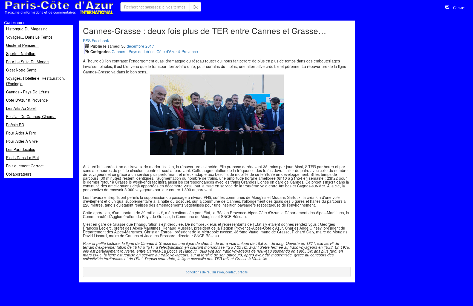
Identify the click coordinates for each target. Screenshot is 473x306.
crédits (243, 272)
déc (135, 46)
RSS (87, 40)
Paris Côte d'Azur (47, 14)
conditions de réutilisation (205, 272)
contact (231, 272)
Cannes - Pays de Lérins (133, 51)
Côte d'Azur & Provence (177, 51)
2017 (149, 46)
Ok (195, 7)
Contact (457, 7)
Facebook (100, 40)
